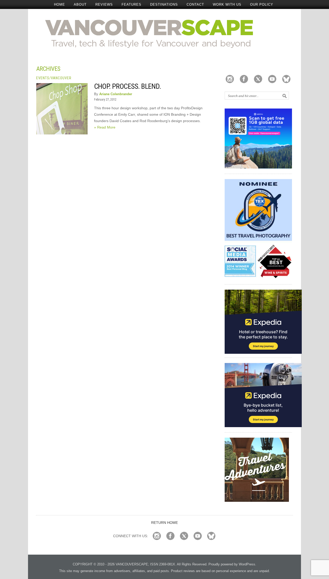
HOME (59, 4)
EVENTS (42, 78)
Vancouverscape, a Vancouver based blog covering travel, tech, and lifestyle (165, 33)
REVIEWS (104, 4)
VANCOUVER (61, 78)
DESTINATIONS (164, 4)
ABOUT (80, 4)
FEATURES (131, 4)
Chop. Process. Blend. (127, 86)
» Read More (104, 127)
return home (164, 523)
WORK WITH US (227, 4)
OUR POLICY (261, 4)
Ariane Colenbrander (115, 94)
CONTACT (195, 4)
